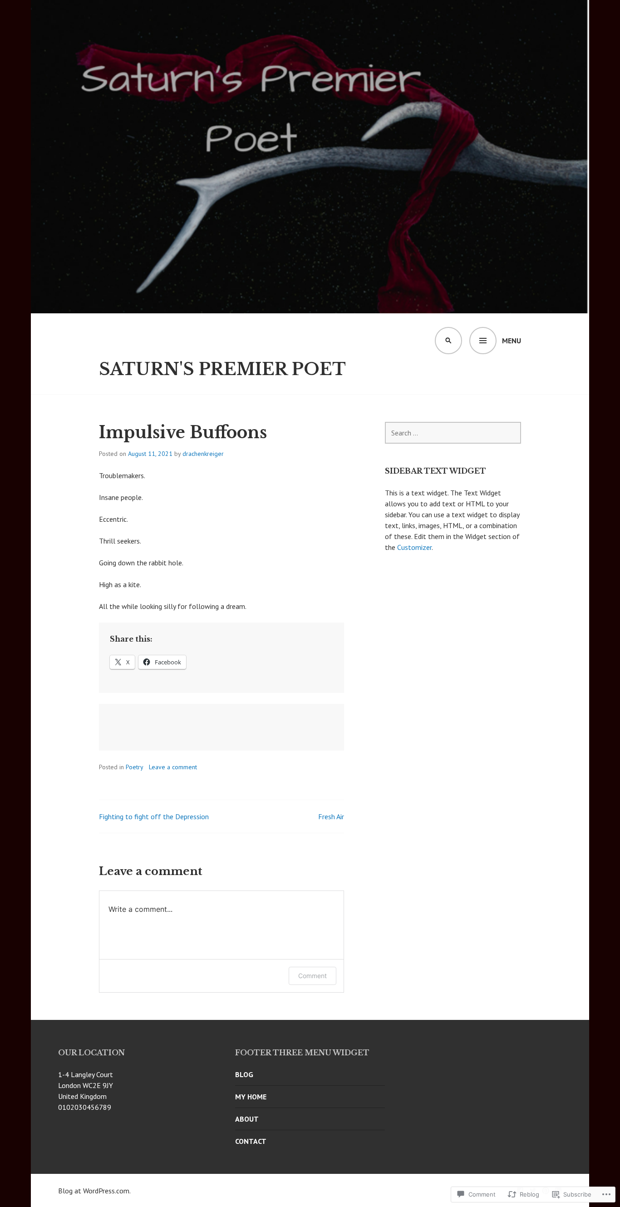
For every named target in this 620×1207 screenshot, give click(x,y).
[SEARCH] (448, 340)
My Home (250, 1096)
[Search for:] (453, 432)
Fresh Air (331, 816)
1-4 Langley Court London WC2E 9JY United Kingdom (85, 1085)
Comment (312, 975)
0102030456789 (84, 1107)
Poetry (134, 767)
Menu (511, 340)
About (247, 1118)
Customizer (414, 547)
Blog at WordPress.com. (94, 1190)
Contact (250, 1141)
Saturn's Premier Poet (222, 369)
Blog (244, 1074)
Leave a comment (173, 767)
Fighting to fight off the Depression (154, 816)
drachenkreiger (203, 454)
